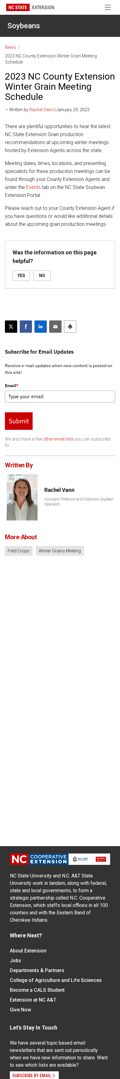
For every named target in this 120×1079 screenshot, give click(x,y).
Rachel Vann (41, 109)
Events (33, 187)
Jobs (15, 960)
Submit (19, 421)
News (10, 47)
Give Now (20, 1010)
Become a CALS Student (37, 990)
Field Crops (19, 550)
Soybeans (23, 26)
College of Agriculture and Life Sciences (56, 980)
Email (11, 385)
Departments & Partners (37, 970)
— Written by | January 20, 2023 (47, 109)
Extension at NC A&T (33, 1000)
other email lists (58, 439)
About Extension (28, 951)
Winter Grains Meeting (60, 550)
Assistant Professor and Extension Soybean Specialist (79, 501)
